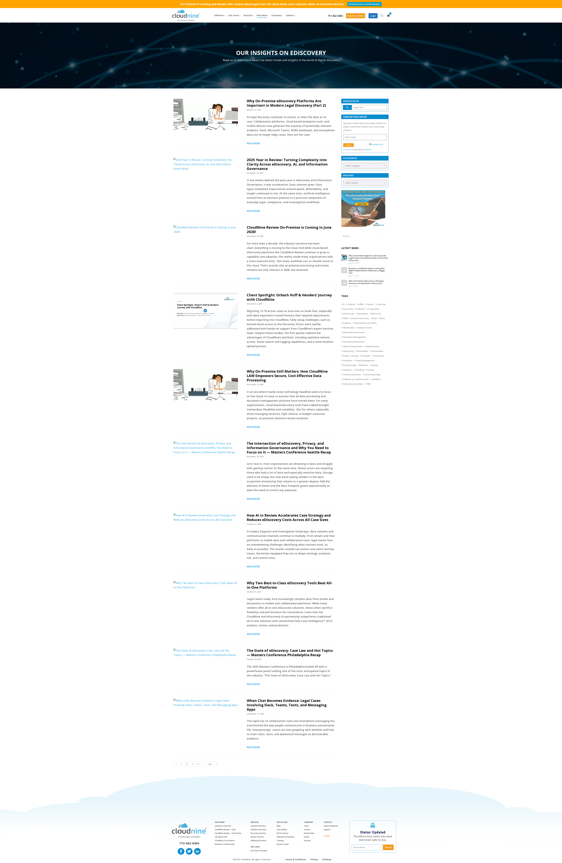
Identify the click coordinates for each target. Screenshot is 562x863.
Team (306, 826)
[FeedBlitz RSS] (376, 144)
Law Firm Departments (353, 346)
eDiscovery (376, 313)
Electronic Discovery (360, 318)
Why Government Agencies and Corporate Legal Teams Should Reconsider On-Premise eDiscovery (368, 258)
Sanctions (347, 370)
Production (348, 360)
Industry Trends (365, 327)
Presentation (363, 351)
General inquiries (331, 826)
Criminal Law (348, 313)
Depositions (362, 313)
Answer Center (283, 844)
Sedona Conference (352, 374)
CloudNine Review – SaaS (225, 829)
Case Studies (282, 829)
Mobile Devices (372, 346)
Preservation (377, 351)
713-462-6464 (335, 15)
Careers (370, 304)
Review (374, 365)
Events (306, 837)
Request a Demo (355, 15)
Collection (360, 309)
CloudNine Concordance (225, 840)
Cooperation (373, 309)
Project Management (365, 360)
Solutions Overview (223, 826)
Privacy (355, 355)
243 (209, 764)
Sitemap (326, 859)
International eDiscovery (354, 341)
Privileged (366, 355)
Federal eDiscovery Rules (365, 323)
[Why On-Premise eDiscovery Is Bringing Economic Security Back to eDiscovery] (344, 283)
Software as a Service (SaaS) (356, 379)
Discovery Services (258, 833)
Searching (359, 370)
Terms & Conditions (295, 859)
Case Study (348, 309)
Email (374, 318)
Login (373, 15)
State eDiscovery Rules (353, 384)
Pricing (346, 355)
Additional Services (258, 840)
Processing (378, 355)
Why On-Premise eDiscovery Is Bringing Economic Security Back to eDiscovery (366, 282)
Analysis (351, 304)
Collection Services (258, 829)
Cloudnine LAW (221, 837)
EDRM (345, 318)
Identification (348, 327)
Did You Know (282, 833)
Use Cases (255, 847)
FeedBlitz (367, 149)
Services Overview (258, 826)
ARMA (361, 304)
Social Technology (372, 374)
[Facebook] (181, 851)
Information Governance (354, 332)
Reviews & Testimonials (225, 844)
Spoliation (376, 379)
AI (344, 304)
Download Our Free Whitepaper (364, 4)
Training (280, 840)
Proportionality (349, 365)
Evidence (347, 323)
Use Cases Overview (259, 850)
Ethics (382, 318)
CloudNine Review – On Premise (228, 833)
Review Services (257, 837)
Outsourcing (348, 351)
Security (370, 370)
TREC (369, 384)
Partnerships (309, 833)
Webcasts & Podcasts (285, 837)
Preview (346, 149)
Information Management (354, 337)
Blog (278, 826)
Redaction (363, 365)
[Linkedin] (197, 851)
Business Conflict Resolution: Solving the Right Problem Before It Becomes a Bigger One (367, 270)
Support (327, 829)
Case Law (381, 304)
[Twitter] (189, 851)
